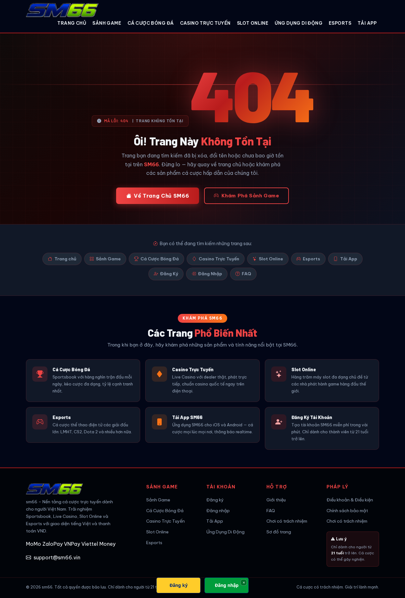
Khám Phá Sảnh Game (250, 196)
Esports (340, 23)
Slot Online (253, 23)
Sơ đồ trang (278, 532)
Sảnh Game (106, 23)
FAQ (246, 274)
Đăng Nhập (210, 274)
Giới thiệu (276, 500)
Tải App (367, 23)
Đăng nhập (218, 510)
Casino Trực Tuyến (205, 23)
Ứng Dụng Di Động (298, 23)
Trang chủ (71, 23)
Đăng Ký (169, 274)
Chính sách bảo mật (347, 510)
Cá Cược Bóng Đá (151, 23)
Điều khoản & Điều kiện (350, 500)
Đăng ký (215, 500)
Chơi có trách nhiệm (286, 521)
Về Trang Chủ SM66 (161, 196)
